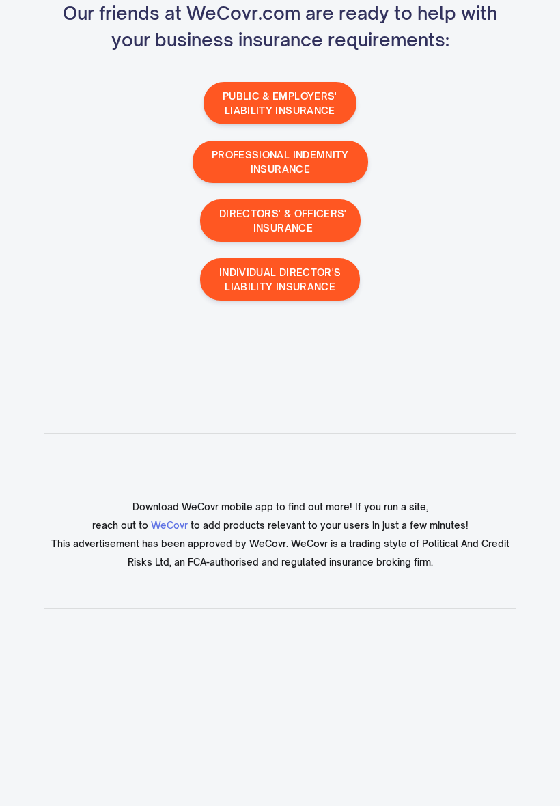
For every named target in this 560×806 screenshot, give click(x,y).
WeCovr (169, 525)
